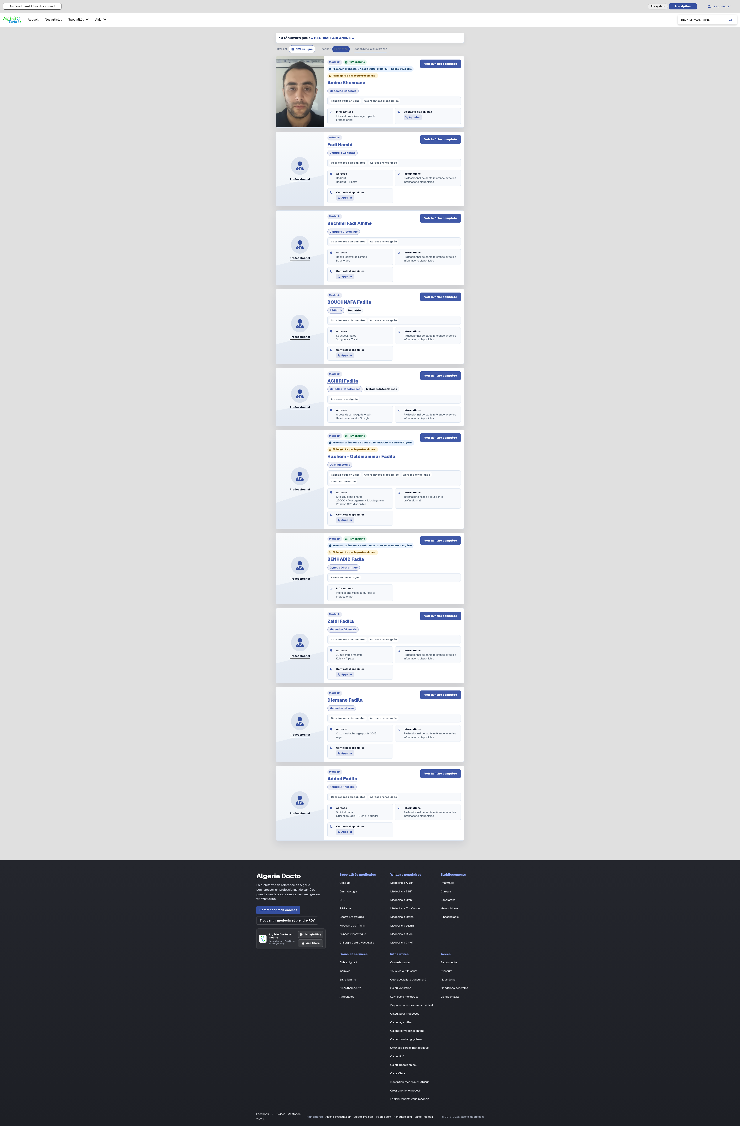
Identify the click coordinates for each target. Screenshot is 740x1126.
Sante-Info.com (424, 1116)
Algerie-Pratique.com (338, 1116)
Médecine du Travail (352, 925)
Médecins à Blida (401, 934)
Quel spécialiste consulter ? (408, 979)
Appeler (414, 117)
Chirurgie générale (343, 153)
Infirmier (345, 971)
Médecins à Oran (401, 900)
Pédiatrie (336, 310)
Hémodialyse (449, 908)
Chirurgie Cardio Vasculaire (357, 942)
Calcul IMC (397, 1056)
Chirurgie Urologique (344, 231)
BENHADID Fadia (345, 559)
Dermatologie (348, 891)
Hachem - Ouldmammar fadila (361, 456)
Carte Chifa (397, 1073)
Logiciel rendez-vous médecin (409, 1099)
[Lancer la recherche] (730, 20)
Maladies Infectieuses (345, 389)
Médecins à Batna (402, 917)
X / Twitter (278, 1114)
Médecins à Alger (401, 883)
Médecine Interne (342, 708)
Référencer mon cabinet (278, 910)
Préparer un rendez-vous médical (411, 1005)
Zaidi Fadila (340, 621)
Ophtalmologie (340, 464)
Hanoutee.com (403, 1116)
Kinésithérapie (450, 917)
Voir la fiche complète (440, 64)
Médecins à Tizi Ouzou (405, 908)
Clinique (446, 891)
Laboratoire (448, 900)
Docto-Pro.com (363, 1116)
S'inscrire (446, 971)
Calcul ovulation (400, 988)
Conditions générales (454, 988)
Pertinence (341, 49)
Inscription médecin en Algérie (409, 1082)
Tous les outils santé (403, 971)
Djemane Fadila (345, 700)
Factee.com (383, 1116)
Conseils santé (400, 962)
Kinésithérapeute (350, 988)
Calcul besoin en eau (403, 1065)
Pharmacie (447, 883)
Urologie (345, 883)
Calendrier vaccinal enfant (407, 1031)
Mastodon (294, 1114)
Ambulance (347, 996)
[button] (302, 49)
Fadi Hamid (339, 144)
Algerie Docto (278, 876)
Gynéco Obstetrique (344, 567)
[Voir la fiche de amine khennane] (300, 91)
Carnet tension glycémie (406, 1039)
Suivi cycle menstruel (404, 996)
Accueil (33, 20)
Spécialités (76, 20)
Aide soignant (348, 962)
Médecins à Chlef (401, 942)
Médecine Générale (343, 91)
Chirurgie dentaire (342, 787)
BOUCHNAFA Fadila (349, 302)
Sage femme (348, 979)
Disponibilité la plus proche (370, 49)
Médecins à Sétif (401, 891)
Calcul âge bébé (400, 1022)
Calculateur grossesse (404, 1013)
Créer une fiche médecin (405, 1090)
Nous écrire (448, 979)
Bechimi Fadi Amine (349, 223)
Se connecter (721, 6)
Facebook (262, 1114)
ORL (342, 900)
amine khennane (346, 82)
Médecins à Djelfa (402, 925)
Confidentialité (450, 996)
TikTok (260, 1119)
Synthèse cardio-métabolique (409, 1047)
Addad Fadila (342, 778)
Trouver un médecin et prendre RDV (287, 920)
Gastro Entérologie (352, 917)
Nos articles (53, 20)
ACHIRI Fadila (342, 380)
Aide (98, 20)
